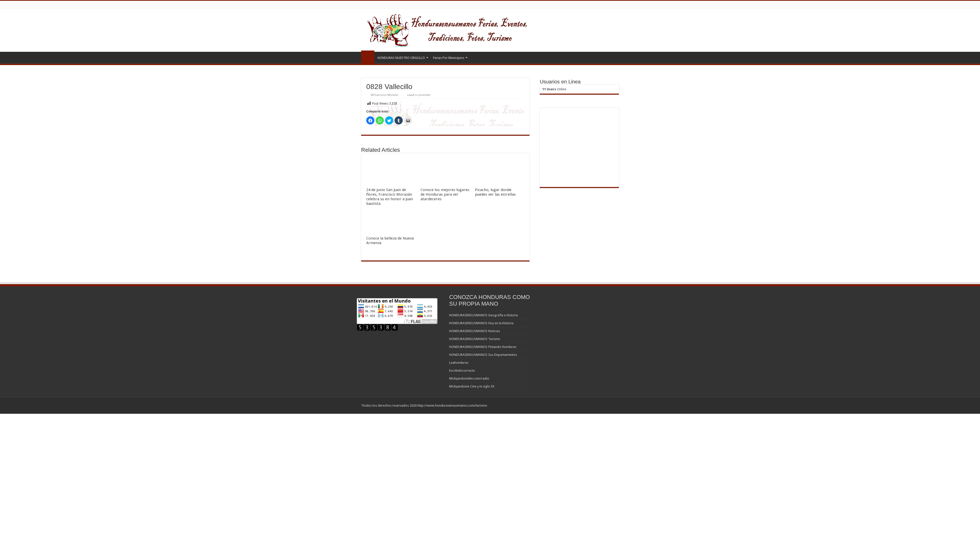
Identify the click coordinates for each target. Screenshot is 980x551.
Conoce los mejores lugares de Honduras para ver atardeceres (445, 194)
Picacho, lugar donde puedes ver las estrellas (495, 192)
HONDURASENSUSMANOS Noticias (474, 331)
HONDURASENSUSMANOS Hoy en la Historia (481, 323)
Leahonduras (458, 363)
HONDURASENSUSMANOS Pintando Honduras (482, 347)
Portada (367, 57)
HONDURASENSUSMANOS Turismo (474, 339)
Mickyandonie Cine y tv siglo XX (471, 386)
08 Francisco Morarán (384, 95)
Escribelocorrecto (462, 370)
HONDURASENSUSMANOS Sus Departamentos (483, 355)
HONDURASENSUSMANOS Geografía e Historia (483, 315)
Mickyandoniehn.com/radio (469, 378)
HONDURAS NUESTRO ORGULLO (401, 58)
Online (554, 89)
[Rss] (613, 405)
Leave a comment (419, 95)
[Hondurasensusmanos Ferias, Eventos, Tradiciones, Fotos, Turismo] (457, 29)
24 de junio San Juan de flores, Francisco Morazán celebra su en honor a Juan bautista (389, 196)
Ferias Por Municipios (448, 58)
